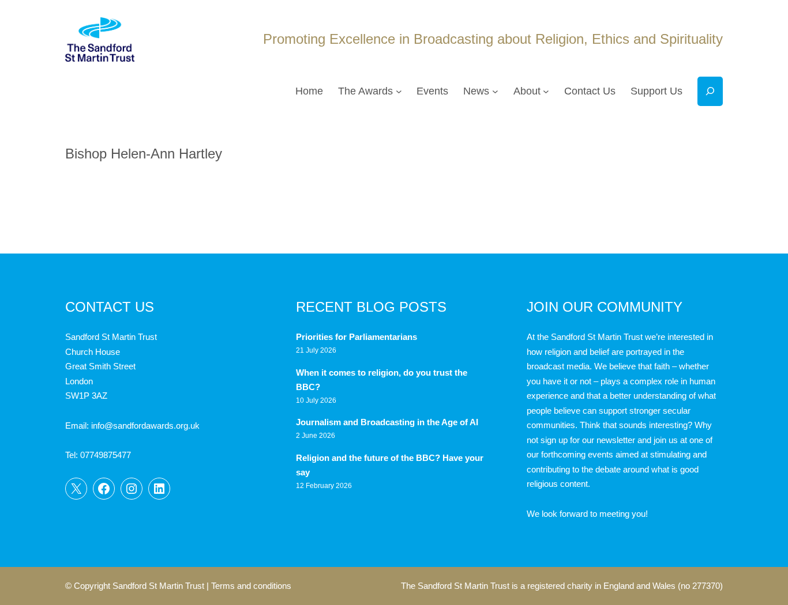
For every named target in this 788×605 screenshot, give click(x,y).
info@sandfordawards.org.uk (145, 425)
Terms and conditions (251, 586)
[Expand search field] (710, 91)
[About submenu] (546, 91)
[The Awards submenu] (399, 91)
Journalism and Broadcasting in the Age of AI (388, 422)
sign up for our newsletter (588, 440)
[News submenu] (495, 91)
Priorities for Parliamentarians (356, 337)
